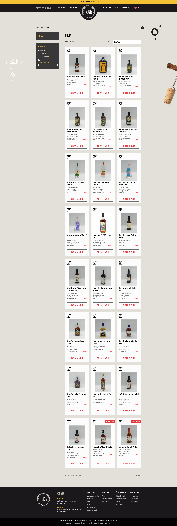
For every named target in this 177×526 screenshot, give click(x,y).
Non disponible (45, 56)
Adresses (89, 504)
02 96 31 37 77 (63, 503)
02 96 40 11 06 (63, 512)
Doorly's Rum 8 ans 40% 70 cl (128, 447)
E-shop (116, 8)
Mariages (118, 501)
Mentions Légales (114, 520)
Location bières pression (121, 499)
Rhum (41, 36)
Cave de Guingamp (134, 501)
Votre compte (91, 492)
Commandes (90, 499)
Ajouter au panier (77, 93)
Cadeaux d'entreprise (105, 8)
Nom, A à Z (127, 42)
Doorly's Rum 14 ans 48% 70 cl (102, 447)
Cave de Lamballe (134, 499)
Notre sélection (105, 501)
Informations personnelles (93, 496)
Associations (119, 504)
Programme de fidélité (107, 499)
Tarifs (103, 496)
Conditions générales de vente (103, 520)
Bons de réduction (91, 507)
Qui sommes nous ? (60, 8)
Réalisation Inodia (81, 520)
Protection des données (91, 520)
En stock (43, 53)
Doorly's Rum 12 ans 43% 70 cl (76, 77)
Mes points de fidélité (92, 510)
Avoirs (88, 501)
